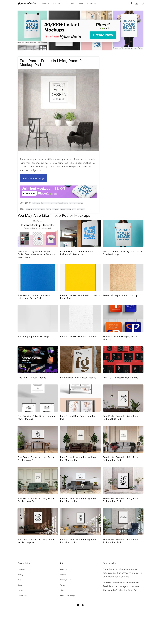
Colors (20, 590)
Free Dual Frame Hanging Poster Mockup (120, 338)
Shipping (64, 590)
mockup (62, 209)
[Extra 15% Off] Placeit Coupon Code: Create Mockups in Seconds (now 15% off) (36, 254)
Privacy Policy (65, 580)
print (73, 209)
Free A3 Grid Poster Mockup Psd (120, 377)
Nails (19, 580)
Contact (63, 574)
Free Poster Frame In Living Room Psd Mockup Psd (121, 417)
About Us (64, 569)
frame (43, 209)
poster (69, 209)
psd (78, 209)
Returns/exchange (67, 595)
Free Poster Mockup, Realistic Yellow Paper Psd (80, 296)
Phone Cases (23, 595)
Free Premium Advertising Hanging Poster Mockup (36, 417)
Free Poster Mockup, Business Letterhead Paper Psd (34, 296)
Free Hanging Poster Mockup (33, 336)
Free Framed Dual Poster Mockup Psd (78, 417)
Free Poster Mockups (76, 203)
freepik (48, 209)
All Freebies (36, 203)
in (52, 209)
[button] (131, 3)
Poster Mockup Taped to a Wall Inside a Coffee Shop (77, 253)
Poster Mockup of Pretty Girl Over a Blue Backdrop (122, 253)
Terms (62, 585)
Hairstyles (21, 574)
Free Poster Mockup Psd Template (78, 336)
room (82, 209)
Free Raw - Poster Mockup (32, 377)
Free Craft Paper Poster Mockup (120, 295)
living (56, 209)
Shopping (21, 569)
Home (20, 585)
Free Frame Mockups (61, 203)
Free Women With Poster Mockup (78, 377)
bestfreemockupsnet (32, 209)
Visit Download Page (33, 178)
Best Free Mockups (47, 203)
